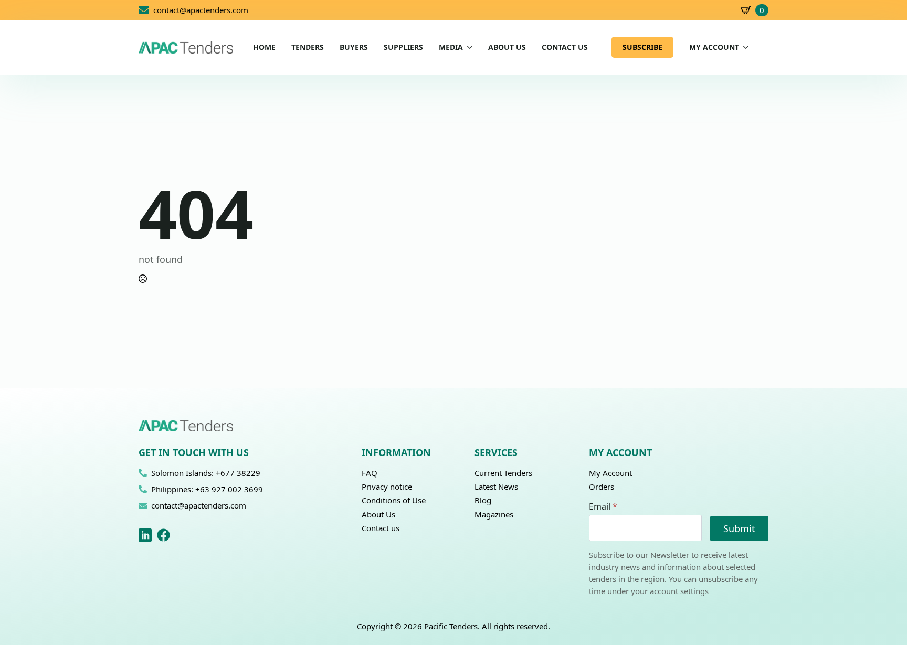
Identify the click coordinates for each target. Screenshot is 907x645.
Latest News (496, 486)
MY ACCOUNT (714, 47)
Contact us (380, 528)
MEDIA (451, 47)
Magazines (493, 514)
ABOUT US (507, 47)
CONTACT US (565, 47)
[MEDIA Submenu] (467, 47)
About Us (378, 514)
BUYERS (354, 47)
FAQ (369, 473)
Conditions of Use (394, 500)
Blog (482, 500)
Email (603, 506)
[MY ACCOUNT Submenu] (743, 47)
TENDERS (307, 47)
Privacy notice (387, 486)
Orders (601, 486)
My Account (610, 473)
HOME (264, 47)
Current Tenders (503, 473)
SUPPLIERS (403, 47)
